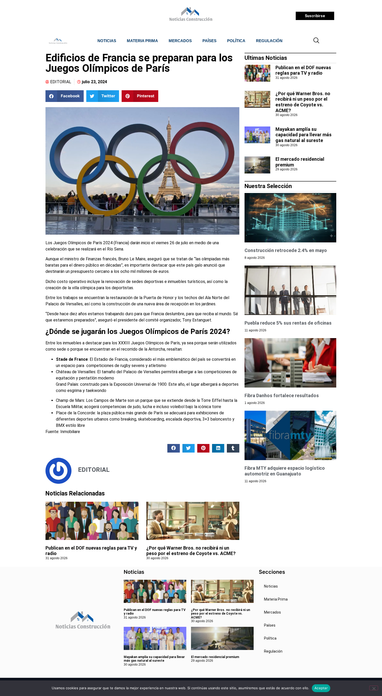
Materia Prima (142, 40)
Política (236, 40)
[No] (373, 688)
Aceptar (321, 688)
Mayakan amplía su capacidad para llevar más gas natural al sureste (303, 134)
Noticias (106, 40)
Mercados (180, 40)
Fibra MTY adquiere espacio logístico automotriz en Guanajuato (285, 470)
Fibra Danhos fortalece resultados (282, 395)
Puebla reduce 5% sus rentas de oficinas (288, 323)
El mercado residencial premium (215, 657)
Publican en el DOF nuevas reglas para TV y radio (303, 70)
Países (209, 40)
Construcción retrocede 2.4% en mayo (286, 250)
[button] (316, 41)
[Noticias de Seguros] (190, 16)
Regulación (269, 40)
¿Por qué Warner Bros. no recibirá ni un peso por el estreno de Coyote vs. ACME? (191, 550)
